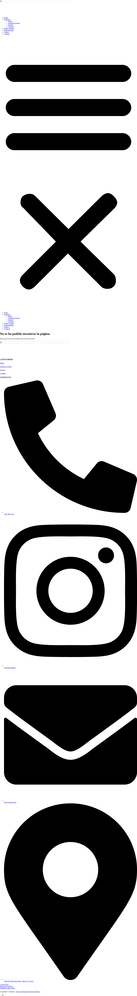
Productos (7, 19)
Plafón (10, 21)
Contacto (7, 34)
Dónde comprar (9, 28)
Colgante (11, 27)
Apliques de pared (14, 23)
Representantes (9, 30)
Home (6, 18)
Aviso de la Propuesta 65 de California (27, 992)
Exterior (10, 25)
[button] (68, 173)
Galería (6, 32)
